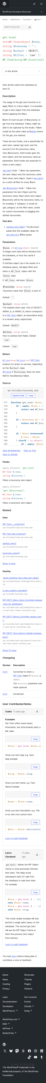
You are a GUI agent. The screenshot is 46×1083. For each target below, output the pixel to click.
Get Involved (30, 997)
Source (7, 383)
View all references (11, 450)
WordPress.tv (10, 1011)
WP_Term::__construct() (14, 524)
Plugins (27, 984)
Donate (29, 1006)
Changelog (9, 657)
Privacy (6, 988)
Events (27, 1001)
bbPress (8, 1028)
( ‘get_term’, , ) (19, 472)
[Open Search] (34, 4)
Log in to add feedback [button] (16, 838)
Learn (5, 997)
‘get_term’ (7, 170)
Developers (8, 1006)
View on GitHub (10, 454)
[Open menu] (42, 4)
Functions (27, 19)
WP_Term (8, 59)
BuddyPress (9, 1033)
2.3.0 (5, 694)
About (5, 975)
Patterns (28, 988)
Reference (15, 19)
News (5, 979)
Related (7, 510)
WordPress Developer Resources (17, 12)
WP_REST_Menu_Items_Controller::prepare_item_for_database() (22, 602)
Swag (28, 1011)
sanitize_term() (9, 543)
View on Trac (30, 450)
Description (9, 96)
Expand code (18, 395)
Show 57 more (9, 650)
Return (6, 354)
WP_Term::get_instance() (14, 534)
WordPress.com (11, 1019)
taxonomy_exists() (11, 553)
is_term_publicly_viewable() (15, 590)
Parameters (9, 242)
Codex (8, 711)
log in (14, 956)
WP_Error (30, 59)
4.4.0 (5, 672)
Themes (28, 979)
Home (5, 19)
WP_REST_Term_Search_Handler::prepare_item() (22, 635)
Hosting (6, 984)
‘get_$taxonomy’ (10, 188)
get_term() (38, 178)
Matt (6, 1024)
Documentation (10, 1001)
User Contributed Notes (17, 704)
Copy (31, 395)
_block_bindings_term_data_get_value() (21, 578)
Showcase (29, 975)
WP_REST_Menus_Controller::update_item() (22, 618)
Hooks (6, 462)
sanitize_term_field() (15, 227)
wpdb (33, 131)
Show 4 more (9, 563)
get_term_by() (12, 234)
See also (7, 221)
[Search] (29, 27)
